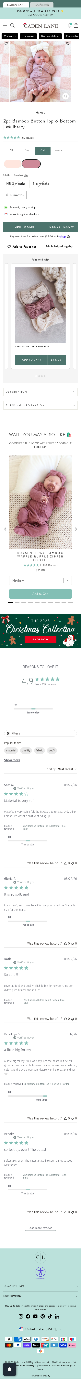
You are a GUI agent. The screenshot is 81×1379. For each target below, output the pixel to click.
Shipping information (25, 405)
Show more (12, 760)
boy (27, 150)
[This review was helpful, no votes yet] (65, 863)
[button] (40, 43)
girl (42, 150)
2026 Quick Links (13, 1286)
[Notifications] (70, 25)
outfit (52, 750)
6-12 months (15, 195)
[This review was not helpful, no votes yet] (72, 863)
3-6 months (41, 183)
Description (16, 391)
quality (26, 750)
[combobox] (62, 769)
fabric (39, 750)
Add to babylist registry (59, 246)
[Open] (9, 1369)
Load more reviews (40, 1228)
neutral (58, 150)
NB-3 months (15, 183)
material (11, 750)
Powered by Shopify (40, 1375)
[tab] (16, 4)
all (11, 150)
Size (13, 174)
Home (40, 112)
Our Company (12, 1296)
